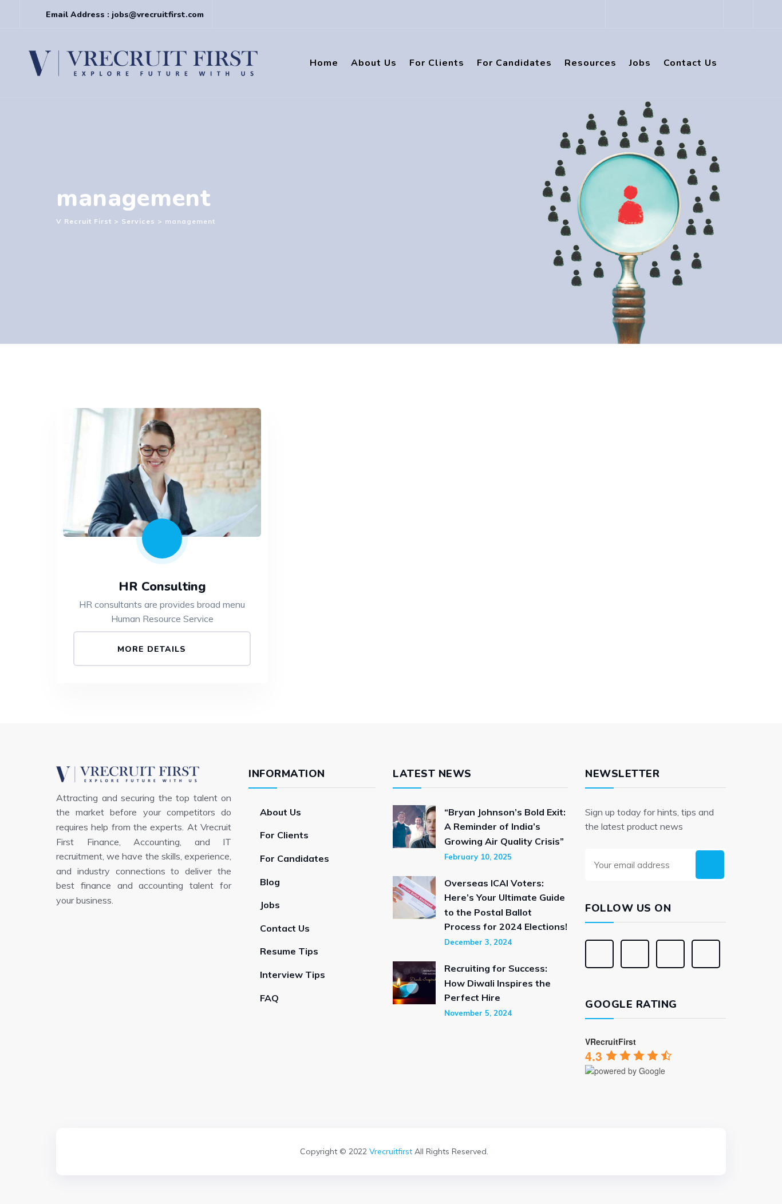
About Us (374, 63)
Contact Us (690, 63)
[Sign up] (710, 864)
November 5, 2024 (478, 1012)
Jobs (640, 63)
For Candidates (514, 63)
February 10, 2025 (478, 856)
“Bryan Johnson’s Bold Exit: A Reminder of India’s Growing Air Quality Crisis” (505, 826)
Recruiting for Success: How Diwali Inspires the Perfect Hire (497, 983)
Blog (270, 882)
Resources (590, 63)
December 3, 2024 (478, 941)
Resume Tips (289, 951)
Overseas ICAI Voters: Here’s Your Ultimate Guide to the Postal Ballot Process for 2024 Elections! (505, 905)
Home (324, 63)
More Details (153, 649)
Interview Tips (292, 974)
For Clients (436, 63)
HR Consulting (162, 586)
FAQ (269, 998)
